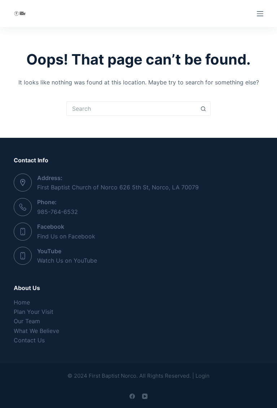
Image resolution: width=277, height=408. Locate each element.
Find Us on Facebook (66, 236)
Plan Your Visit (33, 311)
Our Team (27, 321)
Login (202, 375)
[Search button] (203, 108)
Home (22, 302)
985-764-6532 (57, 211)
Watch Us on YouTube (67, 260)
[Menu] (260, 13)
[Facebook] (132, 396)
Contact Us (29, 340)
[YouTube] (145, 396)
